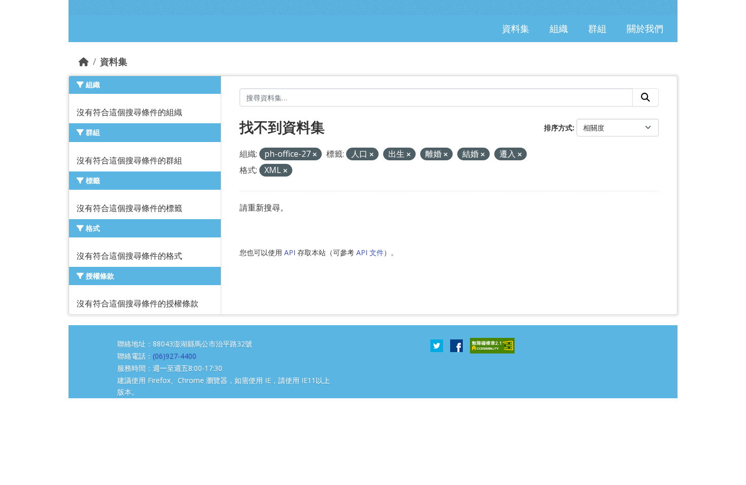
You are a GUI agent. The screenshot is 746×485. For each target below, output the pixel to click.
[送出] (645, 97)
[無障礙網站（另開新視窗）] (492, 345)
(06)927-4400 (174, 356)
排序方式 (558, 127)
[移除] (315, 154)
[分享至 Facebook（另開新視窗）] (456, 345)
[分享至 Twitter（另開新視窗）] (437, 345)
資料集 (113, 61)
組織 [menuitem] (559, 28)
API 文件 (370, 252)
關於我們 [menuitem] (645, 28)
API (289, 252)
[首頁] (84, 61)
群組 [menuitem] (597, 28)
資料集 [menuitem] (515, 28)
